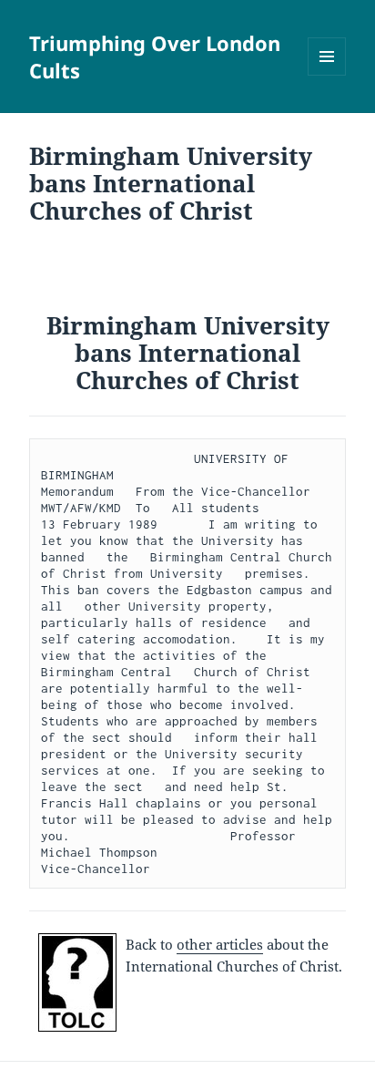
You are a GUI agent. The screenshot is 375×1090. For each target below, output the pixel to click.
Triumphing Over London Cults (154, 56)
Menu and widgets (327, 75)
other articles (220, 944)
